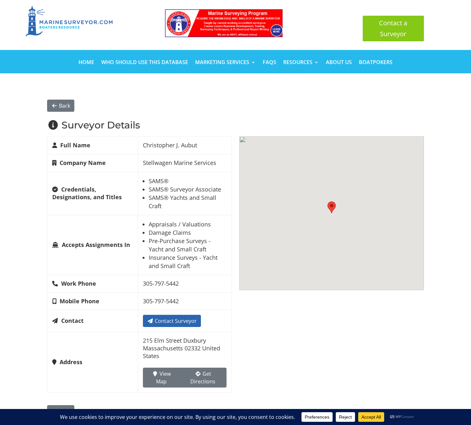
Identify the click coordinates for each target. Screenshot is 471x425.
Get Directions (202, 377)
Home (86, 63)
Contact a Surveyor (393, 28)
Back (64, 105)
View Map (163, 377)
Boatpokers (375, 63)
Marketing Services (222, 63)
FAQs (269, 63)
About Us (339, 63)
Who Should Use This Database (144, 63)
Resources (297, 63)
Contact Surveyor (175, 320)
